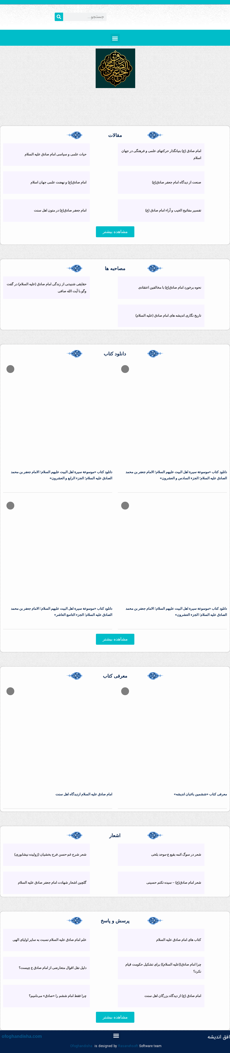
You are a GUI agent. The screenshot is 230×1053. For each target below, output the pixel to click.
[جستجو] (59, 17)
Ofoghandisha (81, 1046)
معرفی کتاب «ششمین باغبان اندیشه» (200, 794)
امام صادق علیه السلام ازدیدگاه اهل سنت (84, 794)
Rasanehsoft (128, 1046)
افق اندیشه (219, 1037)
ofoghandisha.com (22, 1036)
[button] (115, 38)
